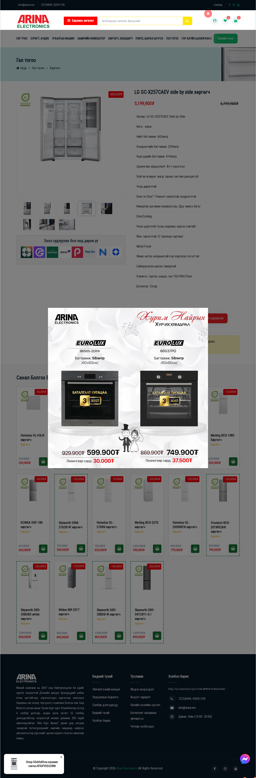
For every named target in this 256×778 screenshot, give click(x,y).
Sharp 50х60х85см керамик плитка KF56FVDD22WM (42, 764)
